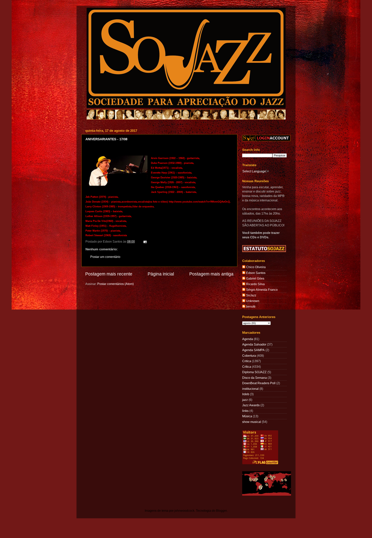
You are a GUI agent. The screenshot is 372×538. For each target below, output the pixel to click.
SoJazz (251, 295)
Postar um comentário (105, 256)
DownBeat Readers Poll (259, 383)
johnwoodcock (184, 510)
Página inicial (161, 273)
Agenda (247, 339)
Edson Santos (255, 273)
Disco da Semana (254, 377)
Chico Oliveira (256, 267)
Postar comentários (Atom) (115, 284)
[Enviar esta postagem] (144, 241)
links (245, 410)
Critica (246, 361)
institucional (250, 388)
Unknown (252, 301)
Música (247, 416)
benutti (250, 306)
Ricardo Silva (255, 284)
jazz (245, 399)
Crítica (246, 366)
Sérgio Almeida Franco (262, 289)
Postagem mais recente (108, 273)
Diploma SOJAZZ (254, 372)
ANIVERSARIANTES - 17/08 (106, 139)
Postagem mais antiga (211, 273)
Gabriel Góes (255, 278)
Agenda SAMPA (253, 350)
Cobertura (249, 355)
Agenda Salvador (254, 344)
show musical (251, 421)
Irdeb (245, 394)
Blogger (221, 510)
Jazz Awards (251, 405)
